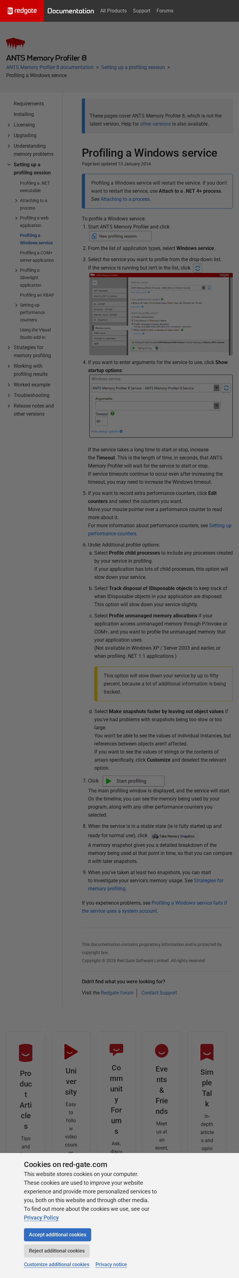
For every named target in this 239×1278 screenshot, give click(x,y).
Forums (165, 11)
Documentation (70, 11)
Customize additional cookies (56, 1264)
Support (141, 11)
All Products (113, 11)
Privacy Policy (41, 1217)
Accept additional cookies (57, 1235)
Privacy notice (111, 1264)
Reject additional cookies (57, 1251)
